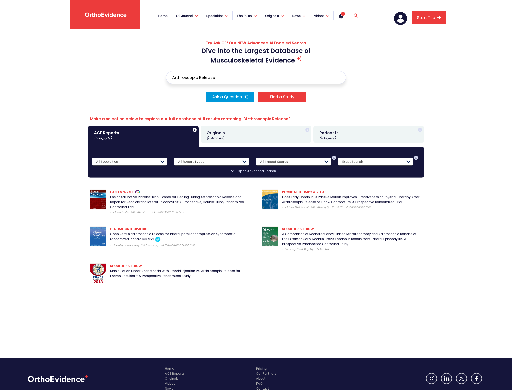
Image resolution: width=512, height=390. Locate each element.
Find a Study (282, 97)
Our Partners (266, 373)
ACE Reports (175, 373)
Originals (171, 378)
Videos (170, 383)
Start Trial (427, 17)
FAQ (259, 383)
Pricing (261, 368)
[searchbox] (256, 77)
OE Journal (185, 16)
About (261, 378)
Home (163, 16)
